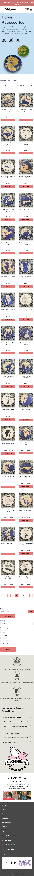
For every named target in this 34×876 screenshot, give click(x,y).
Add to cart (8, 119)
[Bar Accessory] (1, 640)
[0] (27, 10)
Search (2, 608)
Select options (25, 219)
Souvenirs (4, 816)
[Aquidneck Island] (1, 635)
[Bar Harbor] (1, 643)
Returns (4, 832)
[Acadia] (1, 630)
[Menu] (31, 9)
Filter (8, 649)
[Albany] (1, 632)
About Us (4, 826)
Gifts (3, 813)
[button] (17, 717)
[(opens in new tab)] (9, 863)
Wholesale (5, 818)
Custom (4, 809)
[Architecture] (1, 638)
